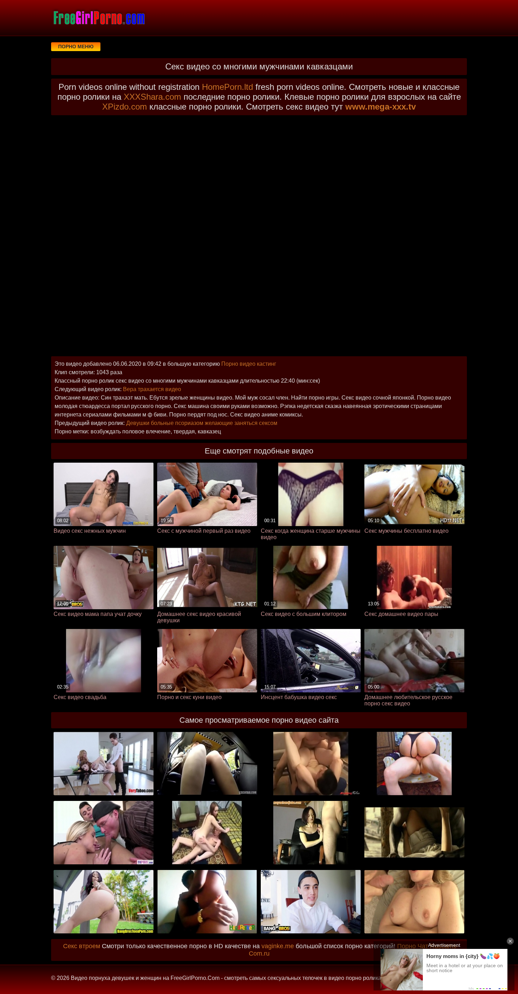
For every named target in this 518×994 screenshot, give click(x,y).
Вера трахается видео (152, 389)
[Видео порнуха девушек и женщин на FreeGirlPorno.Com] (98, 17)
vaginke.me (277, 946)
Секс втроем (81, 946)
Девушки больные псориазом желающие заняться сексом (201, 423)
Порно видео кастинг (248, 364)
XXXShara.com (152, 96)
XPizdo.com (124, 106)
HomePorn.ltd (227, 87)
